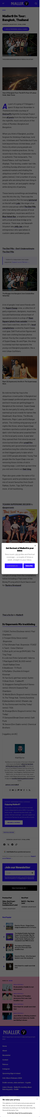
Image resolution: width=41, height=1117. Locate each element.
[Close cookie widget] (37, 1099)
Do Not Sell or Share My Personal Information (19, 1113)
